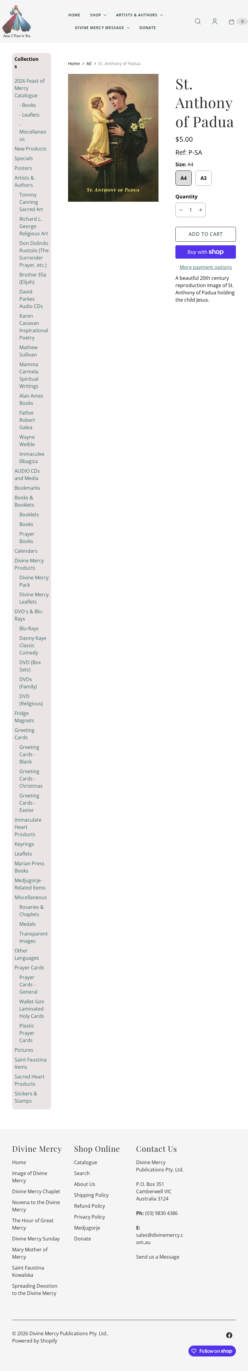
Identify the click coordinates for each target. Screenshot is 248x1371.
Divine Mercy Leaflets (34, 598)
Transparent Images (33, 937)
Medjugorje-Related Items (30, 884)
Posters (23, 168)
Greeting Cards (24, 734)
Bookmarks (27, 488)
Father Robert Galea (27, 420)
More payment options (206, 267)
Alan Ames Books (31, 399)
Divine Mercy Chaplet (36, 1191)
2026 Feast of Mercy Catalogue (29, 88)
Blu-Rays (29, 628)
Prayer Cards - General (28, 984)
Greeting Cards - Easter (29, 802)
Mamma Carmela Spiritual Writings (28, 375)
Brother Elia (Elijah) (32, 278)
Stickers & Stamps (26, 1097)
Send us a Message (157, 1256)
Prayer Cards (29, 967)
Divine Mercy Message (99, 27)
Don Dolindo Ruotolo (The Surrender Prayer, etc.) (34, 254)
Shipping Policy (91, 1195)
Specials (24, 158)
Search (82, 1173)
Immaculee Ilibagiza (31, 458)
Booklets (29, 514)
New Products (31, 148)
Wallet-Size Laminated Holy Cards (31, 1008)
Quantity (186, 196)
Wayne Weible (27, 441)
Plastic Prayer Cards (26, 1033)
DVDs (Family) (28, 683)
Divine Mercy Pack (34, 581)
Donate (147, 27)
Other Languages (27, 954)
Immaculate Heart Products (28, 827)
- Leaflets (29, 114)
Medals (27, 924)
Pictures (24, 1050)
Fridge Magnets (24, 717)
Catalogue (85, 1162)
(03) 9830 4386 (161, 1213)
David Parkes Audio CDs (31, 299)
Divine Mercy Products (29, 564)
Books (26, 524)
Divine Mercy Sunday (36, 1238)
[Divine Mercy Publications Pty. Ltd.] (16, 21)
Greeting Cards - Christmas (31, 778)
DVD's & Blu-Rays (29, 615)
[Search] (197, 21)
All (89, 63)
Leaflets (23, 853)
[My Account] (214, 21)
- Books (27, 105)
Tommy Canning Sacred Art (31, 202)
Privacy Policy (89, 1217)
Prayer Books (26, 538)
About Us (84, 1184)
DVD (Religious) (31, 700)
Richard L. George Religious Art (33, 226)
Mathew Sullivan (28, 351)
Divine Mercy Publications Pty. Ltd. (68, 1333)
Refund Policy (89, 1206)
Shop (95, 15)
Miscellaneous (31, 897)
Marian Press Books (29, 867)
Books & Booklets (24, 501)
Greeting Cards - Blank (29, 754)
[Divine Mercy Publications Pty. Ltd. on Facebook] (229, 1335)
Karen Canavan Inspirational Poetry (33, 327)
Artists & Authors (137, 15)
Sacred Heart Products (29, 1080)
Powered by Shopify (34, 1340)
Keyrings (24, 844)
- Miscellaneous (32, 131)
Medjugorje (87, 1227)
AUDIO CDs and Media (27, 475)
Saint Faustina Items (31, 1063)
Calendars (26, 551)
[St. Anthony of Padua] (113, 138)
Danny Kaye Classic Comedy (32, 645)
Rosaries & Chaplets (31, 911)
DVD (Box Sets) (30, 666)
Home (74, 15)
